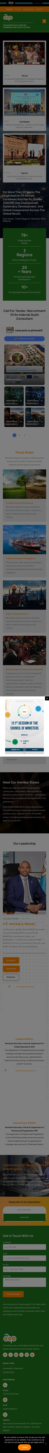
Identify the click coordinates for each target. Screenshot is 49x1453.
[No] (46, 1443)
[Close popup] (47, 698)
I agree (24, 1447)
